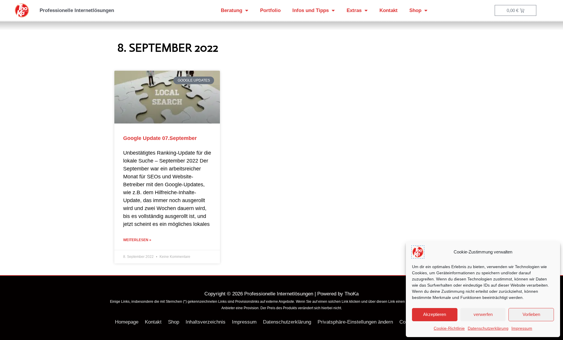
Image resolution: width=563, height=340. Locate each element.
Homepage (126, 322)
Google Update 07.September (160, 138)
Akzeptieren (434, 314)
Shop (415, 10)
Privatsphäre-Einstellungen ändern (355, 322)
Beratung (231, 10)
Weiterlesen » (137, 240)
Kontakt (388, 10)
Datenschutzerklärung (488, 328)
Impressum (521, 328)
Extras (354, 10)
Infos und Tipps (310, 10)
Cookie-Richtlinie (449, 328)
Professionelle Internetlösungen (77, 10)
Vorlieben (531, 314)
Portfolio (270, 10)
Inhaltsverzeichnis (205, 322)
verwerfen (483, 314)
